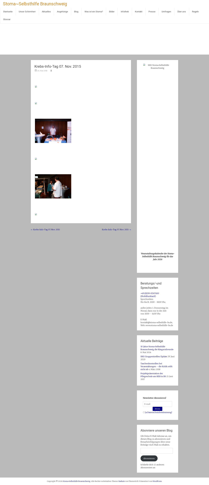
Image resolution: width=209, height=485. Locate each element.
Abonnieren (149, 458)
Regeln (195, 11)
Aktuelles (46, 11)
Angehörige (62, 11)
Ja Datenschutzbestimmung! (158, 412)
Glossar (7, 19)
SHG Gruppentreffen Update (154, 356)
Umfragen (166, 11)
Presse (152, 11)
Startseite (8, 11)
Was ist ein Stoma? (94, 11)
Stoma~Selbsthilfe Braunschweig (35, 3)
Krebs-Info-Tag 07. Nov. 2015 (45, 229)
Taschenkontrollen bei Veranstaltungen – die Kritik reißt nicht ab (156, 366)
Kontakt (138, 11)
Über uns (181, 11)
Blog (76, 11)
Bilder (112, 11)
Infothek (125, 11)
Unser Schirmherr (27, 11)
